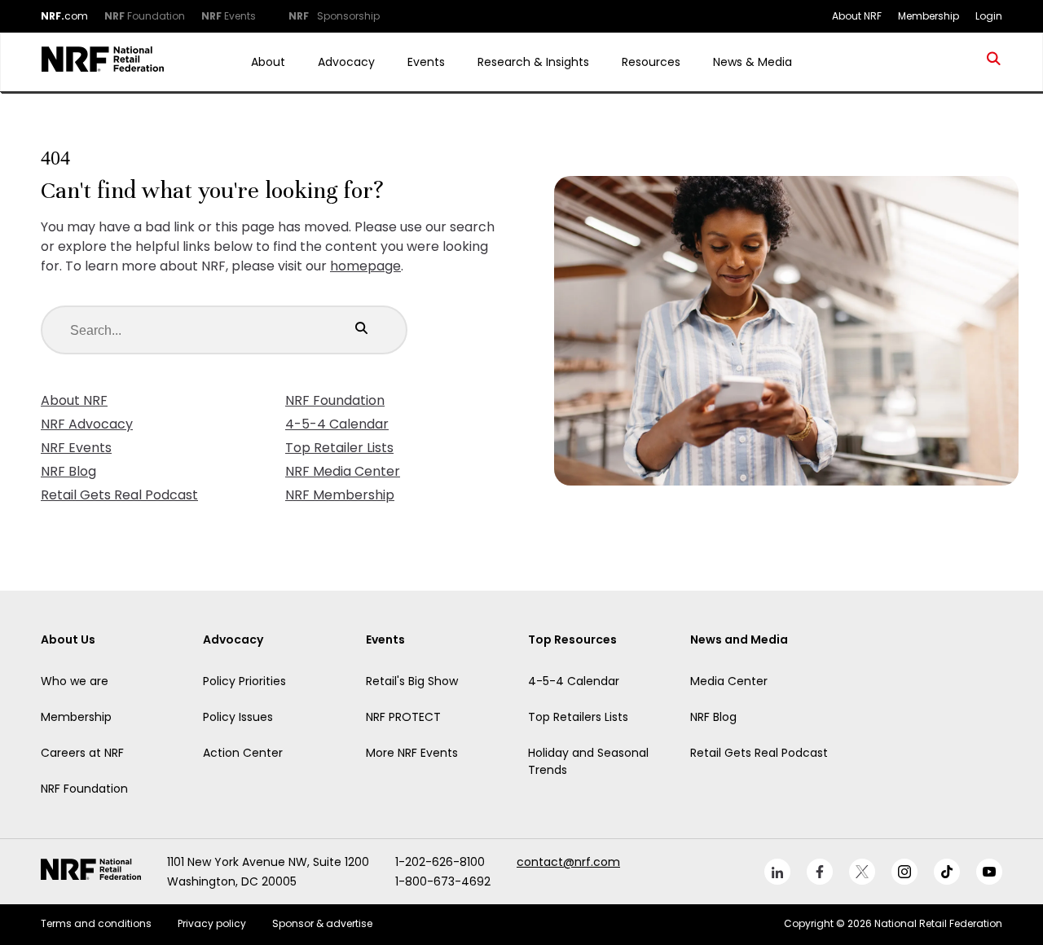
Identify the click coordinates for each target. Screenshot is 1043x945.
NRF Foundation (335, 400)
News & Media (752, 62)
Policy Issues (238, 717)
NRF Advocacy (87, 424)
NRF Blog (68, 471)
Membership (76, 717)
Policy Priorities (244, 681)
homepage (365, 266)
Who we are (74, 681)
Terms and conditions (96, 923)
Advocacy (346, 62)
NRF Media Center (342, 471)
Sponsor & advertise (322, 923)
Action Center (243, 753)
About (268, 62)
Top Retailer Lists (339, 447)
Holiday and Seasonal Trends (588, 761)
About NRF (74, 400)
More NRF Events (412, 753)
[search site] (994, 62)
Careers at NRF (82, 753)
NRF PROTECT (403, 717)
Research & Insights (533, 62)
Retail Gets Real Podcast (119, 495)
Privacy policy (212, 923)
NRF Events (76, 447)
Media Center (729, 681)
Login (988, 16)
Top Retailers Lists (578, 717)
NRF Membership (339, 495)
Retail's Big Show (412, 681)
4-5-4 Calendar (337, 424)
